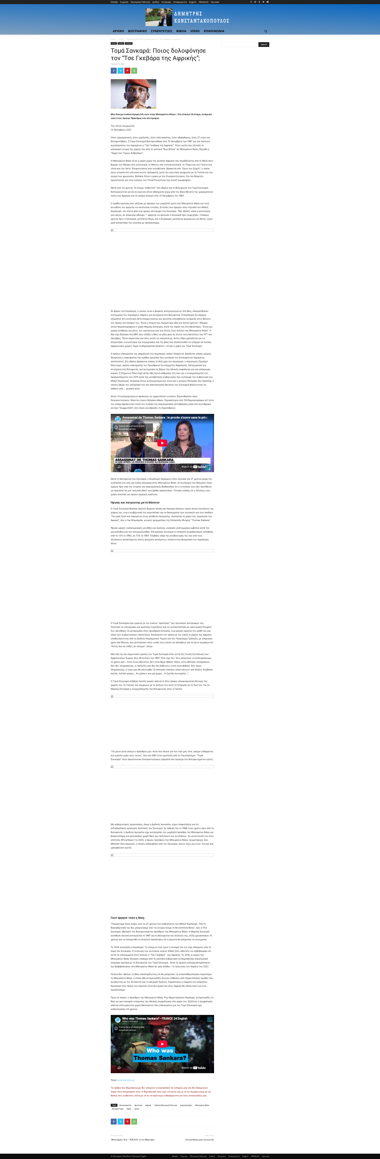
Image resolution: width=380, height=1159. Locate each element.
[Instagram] (255, 2)
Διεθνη (121, 43)
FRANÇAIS (255, 1156)
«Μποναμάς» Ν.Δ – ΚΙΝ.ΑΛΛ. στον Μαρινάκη (132, 1139)
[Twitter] (259, 2)
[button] (265, 31)
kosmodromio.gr (126, 1080)
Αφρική (148, 1105)
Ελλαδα (175, 1156)
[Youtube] (267, 2)
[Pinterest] (127, 71)
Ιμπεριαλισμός (186, 1105)
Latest (121, 39)
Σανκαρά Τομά (117, 1109)
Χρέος (136, 1109)
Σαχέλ (129, 1109)
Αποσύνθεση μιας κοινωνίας (199, 1139)
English (245, 1156)
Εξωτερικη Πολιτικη (198, 1156)
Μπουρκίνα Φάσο (202, 1105)
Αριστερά (138, 1105)
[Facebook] (251, 2)
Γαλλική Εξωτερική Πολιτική (165, 1105)
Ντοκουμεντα (234, 1156)
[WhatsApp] (134, 71)
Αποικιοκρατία (125, 1105)
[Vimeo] (263, 2)
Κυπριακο (222, 1156)
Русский (265, 1156)
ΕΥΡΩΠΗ (129, 43)
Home (113, 39)
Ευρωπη (184, 1156)
